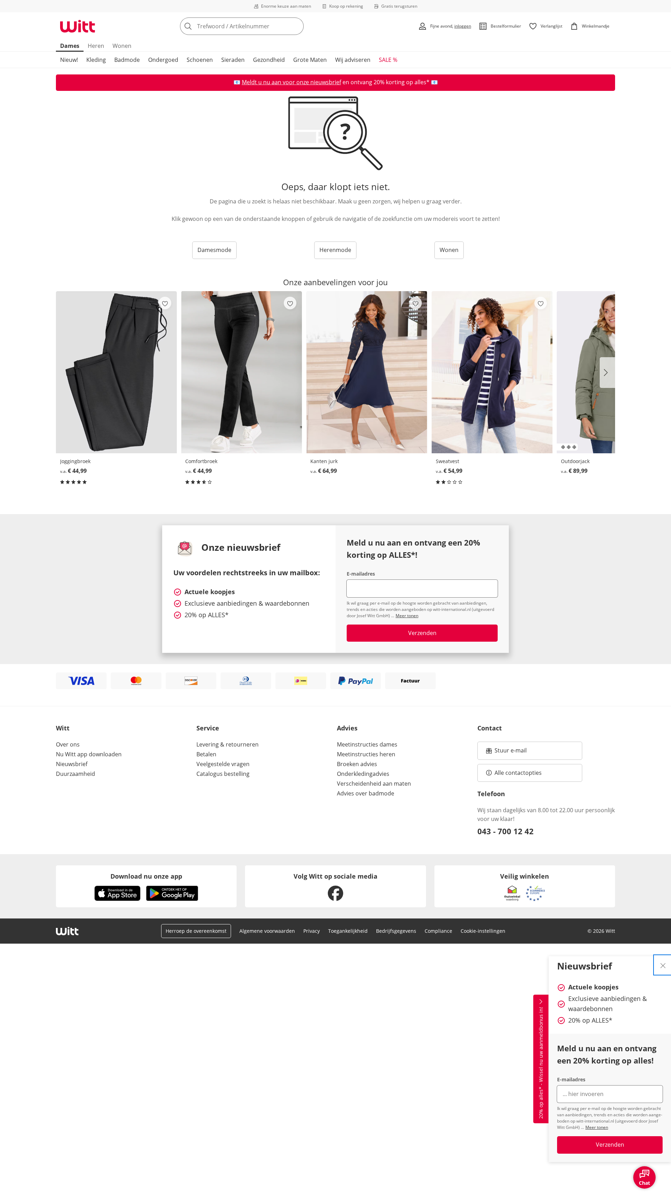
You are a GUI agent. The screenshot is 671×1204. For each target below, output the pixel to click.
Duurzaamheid (75, 774)
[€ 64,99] (366, 372)
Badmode (127, 60)
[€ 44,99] (116, 372)
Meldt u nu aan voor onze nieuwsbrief (291, 82)
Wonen (122, 46)
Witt (63, 728)
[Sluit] (663, 965)
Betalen (206, 754)
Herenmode (335, 250)
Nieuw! (69, 60)
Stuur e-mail (510, 752)
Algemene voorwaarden (267, 931)
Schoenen (200, 60)
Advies (347, 728)
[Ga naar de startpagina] (77, 26)
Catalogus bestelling (223, 774)
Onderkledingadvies (363, 774)
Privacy (311, 931)
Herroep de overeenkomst (196, 931)
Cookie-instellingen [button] (483, 931)
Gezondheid (269, 60)
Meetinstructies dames (367, 744)
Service (207, 728)
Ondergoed (163, 60)
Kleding (96, 60)
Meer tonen (596, 1127)
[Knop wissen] (296, 26)
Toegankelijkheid (348, 931)
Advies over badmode (365, 793)
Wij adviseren (352, 60)
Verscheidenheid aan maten (374, 783)
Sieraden (233, 60)
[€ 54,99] (492, 372)
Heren (96, 46)
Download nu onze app (146, 876)
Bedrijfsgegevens (396, 931)
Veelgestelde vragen (223, 764)
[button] (607, 372)
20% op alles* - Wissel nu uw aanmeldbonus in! (540, 1063)
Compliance (438, 931)
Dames (69, 46)
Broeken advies (357, 764)
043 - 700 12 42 (505, 831)
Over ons (68, 744)
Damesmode (214, 250)
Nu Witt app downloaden (89, 754)
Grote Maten (310, 60)
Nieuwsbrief (71, 764)
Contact (489, 728)
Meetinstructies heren (366, 754)
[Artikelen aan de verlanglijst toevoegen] (165, 303)
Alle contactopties (518, 773)
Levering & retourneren (227, 744)
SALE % (388, 60)
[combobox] (257, 26)
